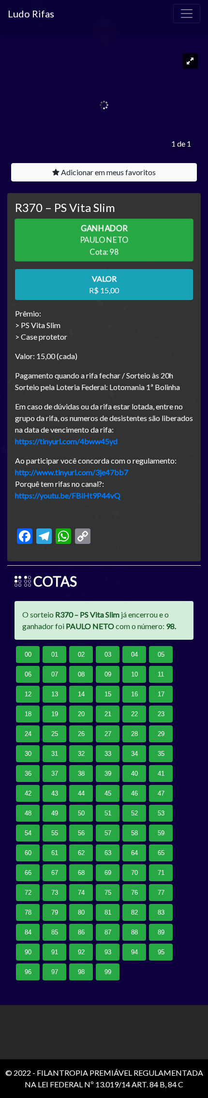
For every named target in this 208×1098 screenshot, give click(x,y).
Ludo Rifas (31, 13)
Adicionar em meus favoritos (107, 172)
